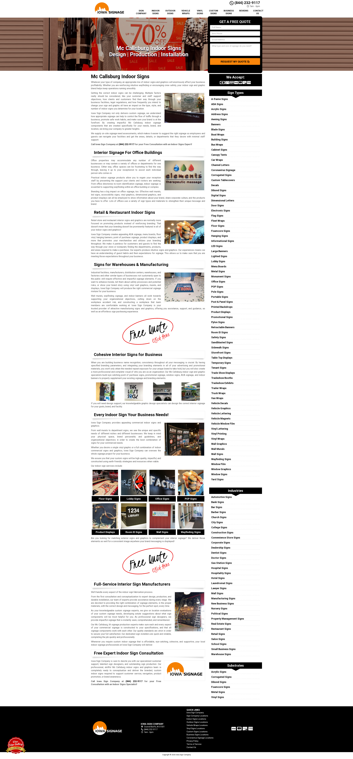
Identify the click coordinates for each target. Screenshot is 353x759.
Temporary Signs (221, 362)
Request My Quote (234, 61)
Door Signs (217, 205)
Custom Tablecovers (223, 180)
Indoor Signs (156, 12)
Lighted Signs (219, 256)
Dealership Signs (220, 547)
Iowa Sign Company (195, 713)
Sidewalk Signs (220, 347)
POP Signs (217, 286)
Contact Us (258, 12)
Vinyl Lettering (219, 428)
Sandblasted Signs (222, 342)
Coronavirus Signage (223, 170)
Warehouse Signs (221, 654)
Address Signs (219, 114)
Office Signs (218, 281)
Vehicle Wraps (185, 12)
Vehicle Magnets (220, 418)
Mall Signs (217, 593)
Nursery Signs (219, 608)
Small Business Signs (223, 649)
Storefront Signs (221, 352)
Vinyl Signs (200, 12)
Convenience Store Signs (225, 537)
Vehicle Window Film (223, 423)
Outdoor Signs (170, 12)
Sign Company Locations (197, 716)
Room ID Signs (219, 332)
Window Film (218, 464)
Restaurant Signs (221, 628)
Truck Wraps (218, 393)
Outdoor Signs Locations (197, 722)
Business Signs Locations (197, 735)
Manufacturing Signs (223, 598)
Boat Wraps (217, 134)
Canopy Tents (219, 154)
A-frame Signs (219, 99)
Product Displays (220, 312)
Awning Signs (219, 119)
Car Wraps (217, 159)
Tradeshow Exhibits (222, 383)
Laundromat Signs (221, 583)
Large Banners (219, 251)
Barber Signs (218, 512)
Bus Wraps (217, 144)
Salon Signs (218, 639)
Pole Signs (217, 291)
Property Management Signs (227, 618)
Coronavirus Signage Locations (200, 738)
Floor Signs (217, 225)
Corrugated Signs (221, 175)
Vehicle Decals (219, 403)
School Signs (218, 644)
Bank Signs (217, 502)
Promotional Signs (222, 317)
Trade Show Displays (223, 372)
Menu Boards (218, 266)
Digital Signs (218, 195)
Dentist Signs (218, 552)
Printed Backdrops (221, 306)
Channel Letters (220, 165)
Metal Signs (218, 271)
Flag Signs (217, 215)
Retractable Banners (222, 327)
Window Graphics (221, 469)
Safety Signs (218, 337)
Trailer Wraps (218, 388)
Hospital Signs (219, 568)
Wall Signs (217, 454)
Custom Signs (213, 12)
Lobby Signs (218, 261)
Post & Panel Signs (222, 301)
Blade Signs (218, 129)
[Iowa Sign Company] (111, 728)
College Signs (219, 527)
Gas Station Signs (221, 562)
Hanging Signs (219, 235)
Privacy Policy (192, 741)
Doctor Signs (218, 557)
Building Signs (219, 139)
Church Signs (218, 517)
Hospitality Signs (221, 573)
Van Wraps (217, 398)
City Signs (217, 522)
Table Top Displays (221, 357)
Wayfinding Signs (221, 459)
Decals (215, 185)
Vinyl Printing (219, 433)
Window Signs (219, 474)
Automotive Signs (221, 497)
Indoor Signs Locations (196, 719)
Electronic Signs (220, 210)
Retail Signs (218, 634)
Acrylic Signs (218, 109)
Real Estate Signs (221, 623)
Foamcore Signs (220, 230)
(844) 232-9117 (247, 3)
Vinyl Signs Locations (196, 728)
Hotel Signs (218, 578)
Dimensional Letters (222, 200)
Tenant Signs (218, 367)
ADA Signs (217, 104)
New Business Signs (222, 603)
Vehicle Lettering (221, 413)
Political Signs (219, 613)
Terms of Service (194, 744)
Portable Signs (219, 296)
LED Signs (217, 246)
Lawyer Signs (218, 588)
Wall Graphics (219, 443)
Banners (215, 124)
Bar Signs (216, 507)
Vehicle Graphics (221, 408)
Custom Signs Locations (197, 732)
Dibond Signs (218, 190)
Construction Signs (222, 532)
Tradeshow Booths (222, 377)
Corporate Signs (220, 542)
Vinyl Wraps (217, 438)
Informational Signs (222, 241)
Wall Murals (217, 448)
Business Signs (229, 12)
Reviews (243, 10)
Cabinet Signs (219, 149)
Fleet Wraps (218, 220)
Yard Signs (217, 479)
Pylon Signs (218, 322)
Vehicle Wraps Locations (197, 725)
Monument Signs (221, 276)
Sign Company (141, 12)
